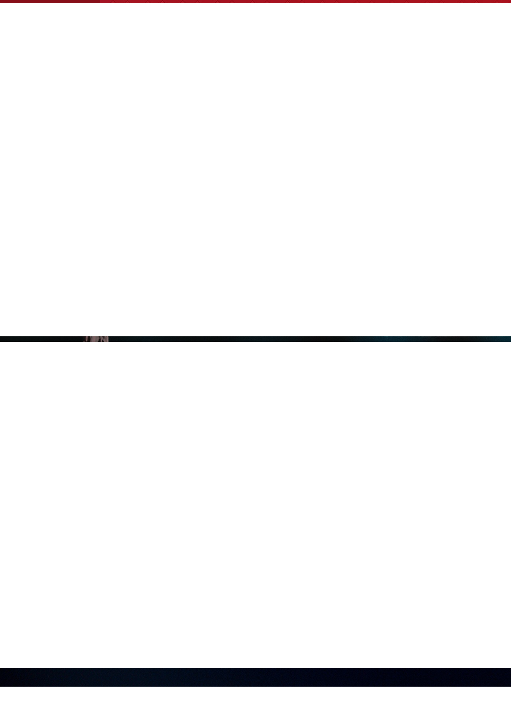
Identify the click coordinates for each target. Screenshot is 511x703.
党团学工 (182, 65)
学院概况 (141, 65)
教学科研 (223, 65)
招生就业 (264, 65)
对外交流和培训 (355, 65)
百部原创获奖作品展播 (424, 65)
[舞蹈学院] (88, 14)
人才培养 (304, 65)
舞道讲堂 (484, 65)
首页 (107, 65)
